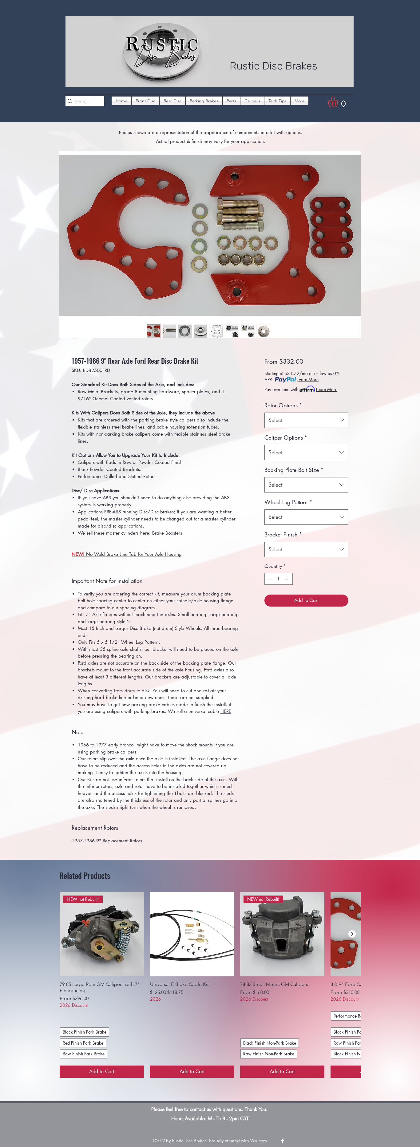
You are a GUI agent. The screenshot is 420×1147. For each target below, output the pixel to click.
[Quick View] (192, 934)
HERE (225, 711)
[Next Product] (352, 934)
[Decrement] (269, 579)
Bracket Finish (283, 534)
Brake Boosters (168, 533)
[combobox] (306, 420)
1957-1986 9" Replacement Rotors (107, 841)
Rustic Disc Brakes (273, 66)
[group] (210, 985)
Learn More (308, 379)
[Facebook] (282, 1141)
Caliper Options (285, 437)
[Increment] (287, 579)
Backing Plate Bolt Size (293, 469)
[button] (339, 101)
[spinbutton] (278, 579)
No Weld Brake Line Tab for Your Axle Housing (127, 554)
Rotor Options (283, 405)
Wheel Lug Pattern (288, 502)
